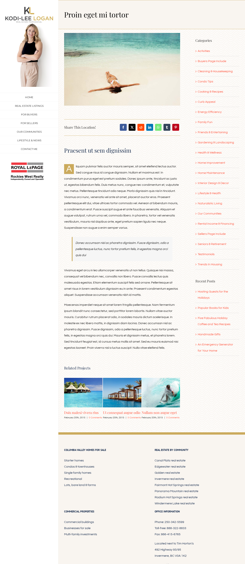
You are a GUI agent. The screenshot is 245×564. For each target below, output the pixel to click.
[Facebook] (123, 127)
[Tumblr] (167, 127)
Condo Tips (205, 81)
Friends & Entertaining (213, 132)
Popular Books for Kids (213, 307)
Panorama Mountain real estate (176, 491)
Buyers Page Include (212, 61)
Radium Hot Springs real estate (176, 497)
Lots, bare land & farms (80, 485)
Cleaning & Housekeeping (215, 71)
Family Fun (205, 122)
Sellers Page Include (212, 233)
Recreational (73, 478)
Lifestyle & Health (209, 193)
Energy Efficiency (210, 111)
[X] (132, 127)
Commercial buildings (79, 522)
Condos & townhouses (79, 466)
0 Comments (95, 417)
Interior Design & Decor (213, 183)
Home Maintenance (211, 172)
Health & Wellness (210, 152)
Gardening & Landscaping (216, 142)
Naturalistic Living (210, 203)
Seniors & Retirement (212, 244)
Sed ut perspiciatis (155, 412)
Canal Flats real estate (170, 460)
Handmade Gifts (209, 334)
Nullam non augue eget (120, 412)
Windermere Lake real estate (175, 503)
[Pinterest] (175, 127)
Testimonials (206, 254)
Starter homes (74, 460)
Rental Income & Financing (216, 223)
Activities (204, 51)
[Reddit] (140, 127)
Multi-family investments (80, 534)
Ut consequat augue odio (82, 412)
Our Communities (209, 213)
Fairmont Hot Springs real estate (177, 485)
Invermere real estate (169, 478)
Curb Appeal (206, 101)
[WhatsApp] (158, 127)
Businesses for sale (77, 528)
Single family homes (77, 472)
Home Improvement (211, 162)
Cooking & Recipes (210, 91)
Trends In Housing (210, 264)
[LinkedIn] (149, 127)
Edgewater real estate (170, 466)
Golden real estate (167, 472)
